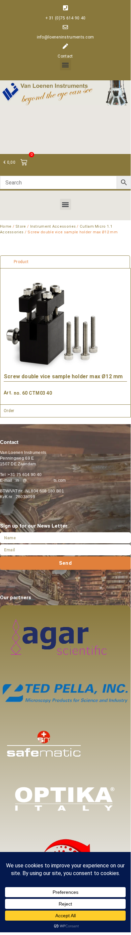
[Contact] (65, 46)
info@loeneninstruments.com (65, 37)
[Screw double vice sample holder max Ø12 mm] (54, 327)
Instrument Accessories (53, 226)
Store (20, 226)
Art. (8, 392)
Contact (65, 56)
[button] (65, 64)
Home (5, 226)
